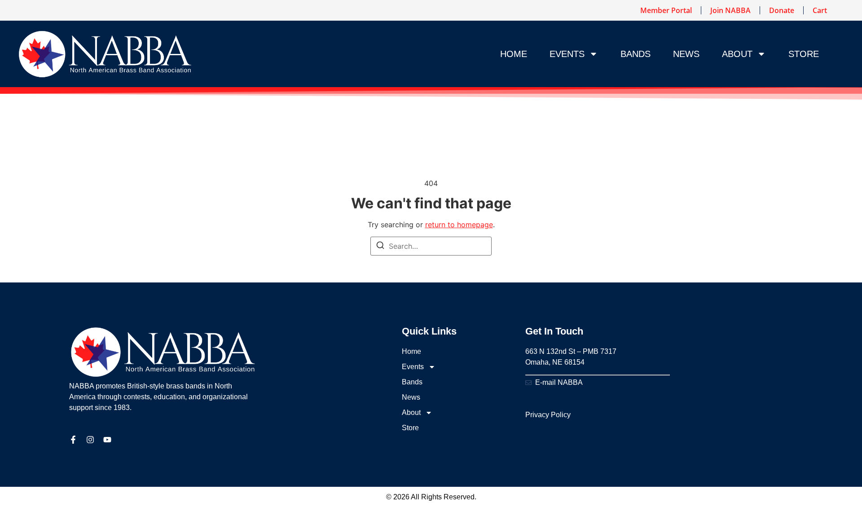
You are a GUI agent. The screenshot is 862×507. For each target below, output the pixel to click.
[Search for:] (431, 246)
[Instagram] (90, 440)
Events (567, 53)
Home (513, 53)
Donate (781, 10)
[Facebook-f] (73, 440)
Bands (635, 53)
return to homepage (459, 224)
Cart (820, 10)
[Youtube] (107, 440)
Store (803, 53)
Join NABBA (730, 10)
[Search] (380, 246)
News (686, 53)
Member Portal (666, 10)
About (737, 53)
